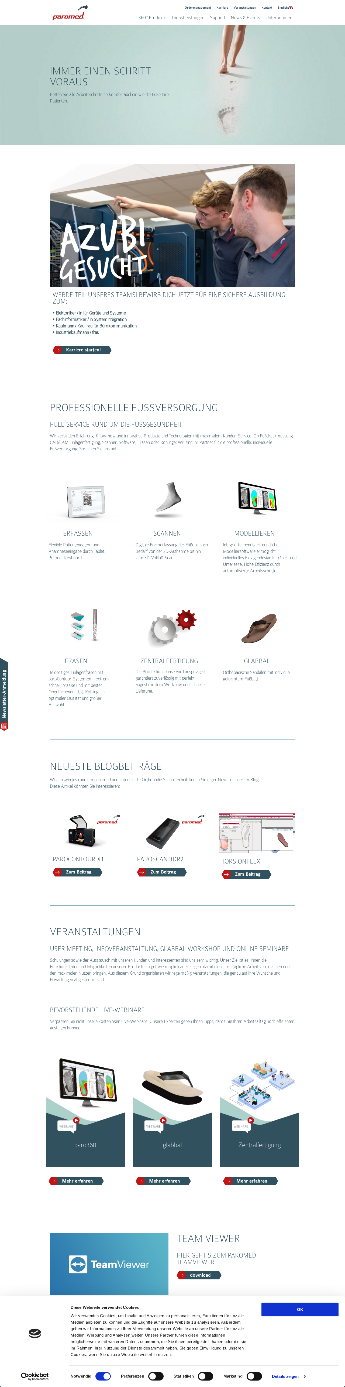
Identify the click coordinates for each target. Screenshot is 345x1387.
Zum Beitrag (79, 872)
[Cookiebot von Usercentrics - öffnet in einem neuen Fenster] (34, 1376)
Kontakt (266, 7)
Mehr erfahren (77, 1181)
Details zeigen (285, 1376)
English (283, 7)
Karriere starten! (83, 350)
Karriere (222, 7)
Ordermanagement (198, 7)
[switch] (156, 1376)
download (200, 1275)
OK (300, 1309)
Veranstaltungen (245, 7)
